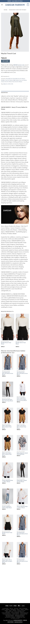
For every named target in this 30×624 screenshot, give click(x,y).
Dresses (8, 609)
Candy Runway (23, 613)
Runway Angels (10, 616)
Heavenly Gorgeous (20, 615)
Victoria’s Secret (15, 618)
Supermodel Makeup (10, 617)
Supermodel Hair (19, 616)
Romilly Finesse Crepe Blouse (6, 343)
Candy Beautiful (6, 612)
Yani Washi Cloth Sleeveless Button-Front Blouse (7, 373)
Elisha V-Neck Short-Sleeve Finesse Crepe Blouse (7, 427)
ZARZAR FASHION (15, 5)
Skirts (6, 610)
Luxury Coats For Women (6, 81)
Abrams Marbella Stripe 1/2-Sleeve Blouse (7, 481)
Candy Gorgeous (7, 613)
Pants (18, 609)
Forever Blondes (9, 615)
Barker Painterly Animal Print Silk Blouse (22, 453)
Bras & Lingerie (23, 608)
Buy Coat (5, 61)
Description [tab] (4, 92)
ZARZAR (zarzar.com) (18, 65)
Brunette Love (9, 611)
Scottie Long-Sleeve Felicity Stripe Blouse (7, 507)
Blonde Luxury (21, 610)
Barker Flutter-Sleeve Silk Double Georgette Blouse (7, 561)
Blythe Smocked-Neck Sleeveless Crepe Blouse (7, 400)
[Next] (29, 332)
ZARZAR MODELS (18, 622)
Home (5, 9)
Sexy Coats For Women (17, 81)
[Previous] (1, 332)
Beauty (11, 608)
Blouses (16, 608)
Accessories (5, 608)
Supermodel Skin (20, 617)
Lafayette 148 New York (8, 83)
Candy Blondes (15, 612)
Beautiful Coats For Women (19, 78)
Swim (10, 610)
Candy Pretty (15, 613)
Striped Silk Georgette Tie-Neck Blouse (22, 481)
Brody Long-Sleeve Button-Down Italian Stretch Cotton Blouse (22, 399)
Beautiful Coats (9, 78)
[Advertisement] (15, 586)
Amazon (14, 610)
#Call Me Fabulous (19, 611)
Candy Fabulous (24, 612)
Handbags (13, 609)
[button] (2, 4)
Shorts (26, 609)
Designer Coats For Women (17, 9)
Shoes (22, 609)
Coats (3, 609)
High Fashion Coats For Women (20, 80)
